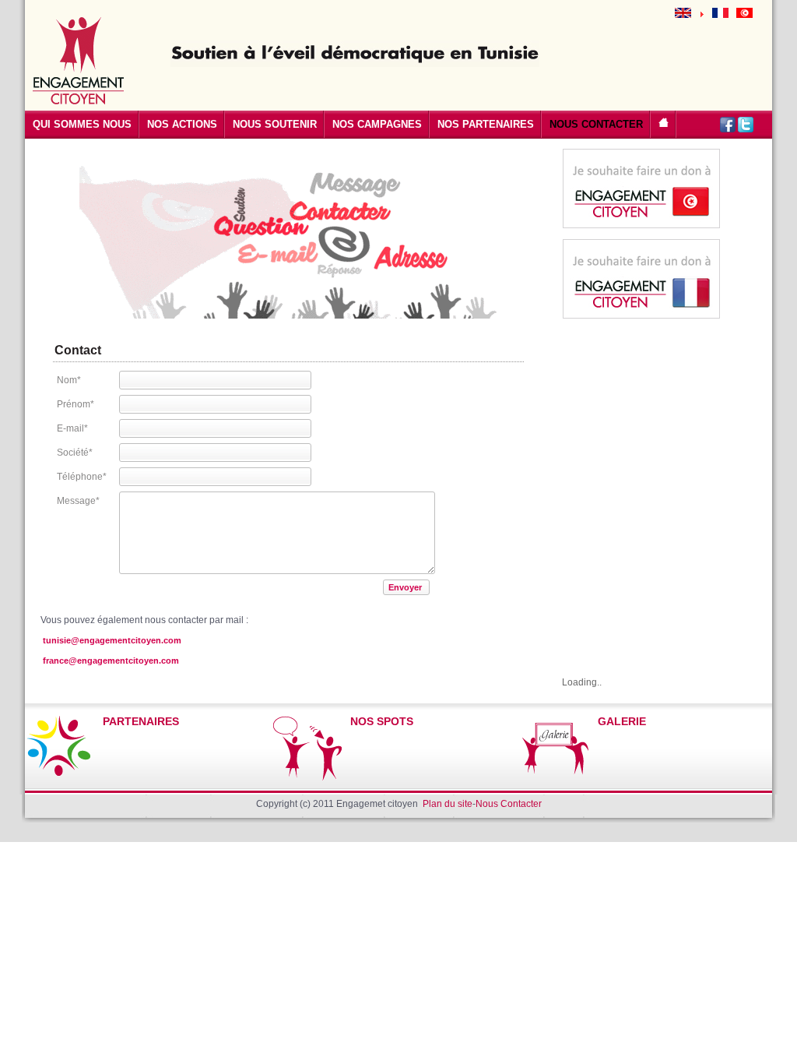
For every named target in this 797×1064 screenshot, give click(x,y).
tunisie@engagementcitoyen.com (112, 640)
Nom (69, 380)
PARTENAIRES (141, 721)
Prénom (75, 404)
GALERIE (622, 721)
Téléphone (82, 476)
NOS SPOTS (381, 721)
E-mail (72, 428)
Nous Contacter (509, 803)
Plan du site (447, 803)
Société (75, 452)
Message (78, 500)
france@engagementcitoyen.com (111, 660)
